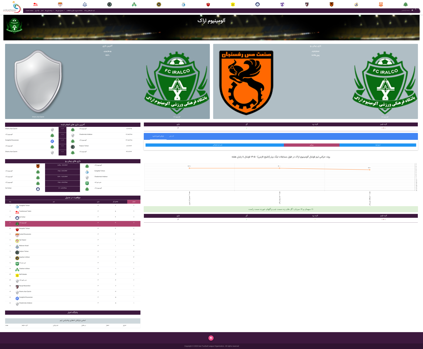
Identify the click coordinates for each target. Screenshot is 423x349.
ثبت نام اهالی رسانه (90, 10)
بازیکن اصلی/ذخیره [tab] (158, 136)
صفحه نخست (29, 11)
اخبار (42, 10)
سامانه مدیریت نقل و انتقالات (75, 10)
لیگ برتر (37, 11)
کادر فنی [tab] (171, 136)
